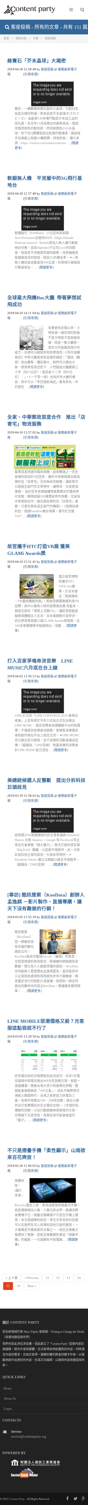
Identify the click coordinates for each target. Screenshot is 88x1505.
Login (8, 1408)
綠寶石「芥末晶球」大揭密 (36, 60)
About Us (10, 1398)
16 (18, 1286)
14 (79, 1278)
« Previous (32, 1278)
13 (68, 1278)
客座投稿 (47, 69)
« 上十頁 (12, 1278)
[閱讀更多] (46, 267)
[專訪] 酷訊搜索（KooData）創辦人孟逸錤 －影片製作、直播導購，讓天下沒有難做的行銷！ (46, 901)
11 (47, 1278)
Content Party (17, 1498)
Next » (31, 1286)
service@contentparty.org (28, 1436)
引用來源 (30, 74)
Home (7, 1388)
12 (58, 1278)
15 (8, 1286)
